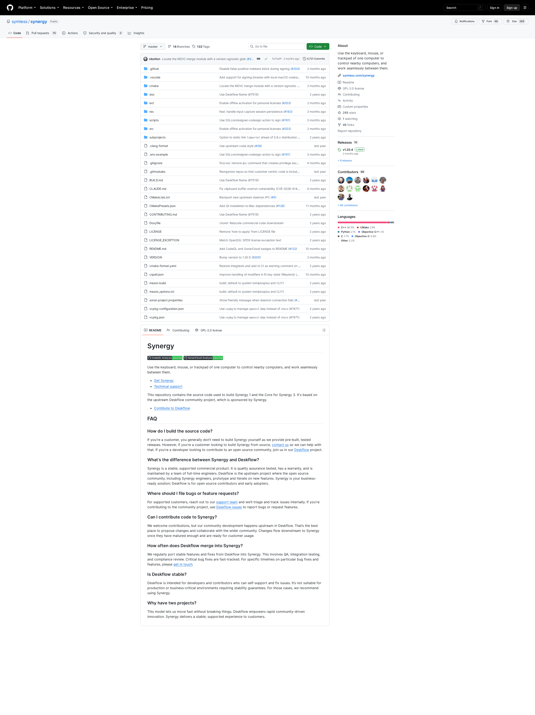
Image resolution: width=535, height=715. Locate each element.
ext (151, 103)
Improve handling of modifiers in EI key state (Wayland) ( (258, 274)
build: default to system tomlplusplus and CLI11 (251, 283)
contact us (280, 445)
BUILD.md (156, 180)
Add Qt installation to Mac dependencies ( (248, 206)
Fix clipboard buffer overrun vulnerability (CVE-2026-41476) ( (261, 188)
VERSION (155, 257)
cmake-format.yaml (162, 266)
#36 (258, 146)
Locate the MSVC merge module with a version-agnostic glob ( (205, 59)
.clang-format (158, 146)
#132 (292, 248)
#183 (288, 111)
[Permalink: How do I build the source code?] (144, 431)
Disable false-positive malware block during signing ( (255, 68)
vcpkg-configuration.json (166, 308)
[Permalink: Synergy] (144, 346)
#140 (300, 274)
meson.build (157, 283)
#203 (286, 103)
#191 (286, 120)
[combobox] (278, 46)
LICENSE (155, 231)
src (151, 128)
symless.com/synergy (358, 75)
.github (154, 68)
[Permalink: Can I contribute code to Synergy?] (144, 517)
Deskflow (301, 450)
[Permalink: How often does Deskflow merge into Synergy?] (144, 546)
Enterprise (125, 7)
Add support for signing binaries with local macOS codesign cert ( (264, 77)
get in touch (182, 564)
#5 (273, 197)
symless (19, 21)
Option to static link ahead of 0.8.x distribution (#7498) (264, 137)
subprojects (157, 137)
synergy (39, 21)
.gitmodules (157, 171)
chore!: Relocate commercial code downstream (251, 223)
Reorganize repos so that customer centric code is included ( (261, 171)
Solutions (48, 7)
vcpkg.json (156, 317)
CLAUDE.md (157, 188)
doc (152, 94)
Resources (71, 7)
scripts (154, 120)
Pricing (147, 7)
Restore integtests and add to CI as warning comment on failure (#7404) (268, 266)
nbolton (154, 59)
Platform (25, 7)
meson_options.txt (161, 291)
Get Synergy (164, 380)
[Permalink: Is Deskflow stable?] (144, 574)
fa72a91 (277, 58)
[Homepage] (10, 7)
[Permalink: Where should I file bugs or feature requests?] (144, 493)
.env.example (158, 154)
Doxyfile (154, 223)
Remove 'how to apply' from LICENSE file (247, 231)
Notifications (467, 21)
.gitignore (155, 163)
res (151, 111)
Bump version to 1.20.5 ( (236, 257)
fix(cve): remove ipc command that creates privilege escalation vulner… (268, 163)
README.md (157, 248)
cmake (154, 86)
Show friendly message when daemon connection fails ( (257, 300)
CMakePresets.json (162, 206)
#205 (256, 257)
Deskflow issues (229, 507)
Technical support (168, 386)
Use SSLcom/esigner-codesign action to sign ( (251, 120)
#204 (295, 68)
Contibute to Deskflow (172, 408)
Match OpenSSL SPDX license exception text (250, 240)
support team (227, 502)
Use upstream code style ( (237, 146)
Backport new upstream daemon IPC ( (245, 197)
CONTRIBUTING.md (163, 214)
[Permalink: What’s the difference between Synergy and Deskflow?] (144, 460)
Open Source (98, 7)
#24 (298, 300)
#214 (251, 59)
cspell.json (156, 274)
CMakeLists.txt (159, 197)
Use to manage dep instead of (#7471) (259, 308)
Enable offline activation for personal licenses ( (251, 103)
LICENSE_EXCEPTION (164, 240)
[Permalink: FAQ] (144, 418)
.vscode (154, 77)
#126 (280, 206)
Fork (492, 21)
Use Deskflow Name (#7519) (239, 94)
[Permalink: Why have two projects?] (144, 603)
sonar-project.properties (165, 300)
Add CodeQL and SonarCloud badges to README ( (254, 248)
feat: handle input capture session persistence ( (251, 111)
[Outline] (323, 330)
